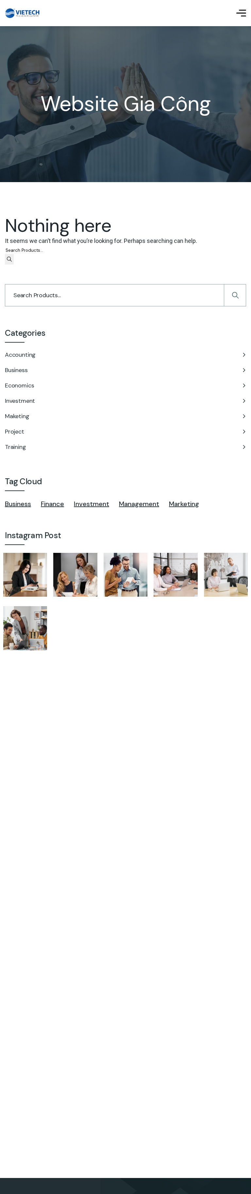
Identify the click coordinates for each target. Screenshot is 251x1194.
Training (15, 447)
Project (14, 431)
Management (139, 504)
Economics (19, 385)
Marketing (184, 504)
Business (16, 370)
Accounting (20, 355)
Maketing (17, 416)
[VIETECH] (22, 13)
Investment (20, 401)
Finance (52, 504)
